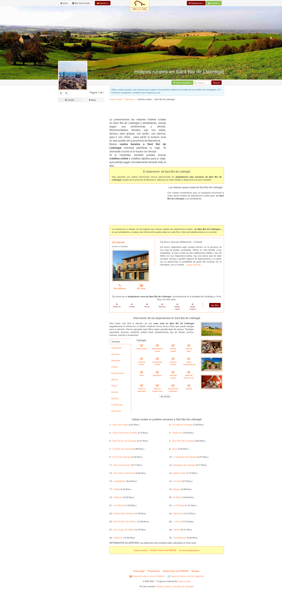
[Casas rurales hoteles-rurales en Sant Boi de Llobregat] (173, 345)
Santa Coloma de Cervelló (125, 432)
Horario (114, 391)
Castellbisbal (179, 537)
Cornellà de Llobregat (182, 424)
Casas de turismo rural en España (148, 576)
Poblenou (118, 537)
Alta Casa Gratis (82, 3)
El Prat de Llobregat (122, 456)
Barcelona (130, 99)
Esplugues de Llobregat (184, 464)
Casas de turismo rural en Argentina (187, 576)
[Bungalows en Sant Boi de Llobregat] (157, 372)
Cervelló (177, 481)
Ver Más (215, 305)
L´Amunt (177, 521)
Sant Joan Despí (120, 424)
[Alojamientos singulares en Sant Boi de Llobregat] (173, 385)
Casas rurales (115, 99)
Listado (70, 99)
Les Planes (119, 505)
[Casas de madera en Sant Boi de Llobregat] (173, 359)
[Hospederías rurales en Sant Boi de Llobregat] (157, 359)
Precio (114, 385)
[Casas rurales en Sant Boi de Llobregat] (141, 345)
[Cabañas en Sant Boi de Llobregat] (188, 385)
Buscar (216, 82)
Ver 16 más (165, 396)
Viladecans (177, 432)
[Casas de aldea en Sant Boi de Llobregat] (188, 345)
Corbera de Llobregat (124, 513)
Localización (117, 404)
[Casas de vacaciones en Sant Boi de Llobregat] (141, 385)
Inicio (65, 3)
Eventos (115, 398)
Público (114, 366)
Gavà (174, 448)
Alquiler (114, 379)
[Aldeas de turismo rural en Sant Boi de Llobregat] (188, 372)
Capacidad (116, 347)
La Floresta (178, 505)
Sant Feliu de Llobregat (183, 440)
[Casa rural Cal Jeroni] (130, 266)
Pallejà (117, 489)
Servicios (115, 354)
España (103, 3)
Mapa (93, 99)
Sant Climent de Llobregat (125, 440)
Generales (116, 410)
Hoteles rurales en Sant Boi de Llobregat (175, 586)
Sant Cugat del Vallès (124, 529)
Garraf (176, 529)
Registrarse (197, 3)
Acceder (214, 3)
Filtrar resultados (183, 82)
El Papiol (177, 497)
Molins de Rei (179, 473)
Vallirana (118, 497)
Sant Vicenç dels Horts (124, 473)
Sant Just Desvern (122, 464)
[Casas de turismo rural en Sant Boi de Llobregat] (157, 385)
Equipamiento (117, 373)
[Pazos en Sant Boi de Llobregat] (141, 372)
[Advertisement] (81, 214)
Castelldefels (120, 481)
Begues (177, 489)
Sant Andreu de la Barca (125, 521)
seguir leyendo (194, 264)
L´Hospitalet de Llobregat (185, 456)
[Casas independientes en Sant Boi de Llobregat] (188, 359)
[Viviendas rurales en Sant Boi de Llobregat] (173, 372)
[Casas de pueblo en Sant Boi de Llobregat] (141, 359)
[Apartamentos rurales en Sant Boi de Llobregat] (157, 345)
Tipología (115, 341)
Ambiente (115, 360)
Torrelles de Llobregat (123, 448)
